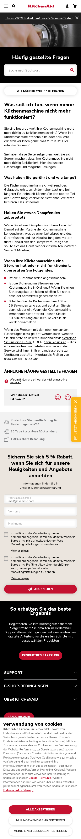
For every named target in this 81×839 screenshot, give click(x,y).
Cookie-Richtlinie (39, 778)
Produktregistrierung (40, 655)
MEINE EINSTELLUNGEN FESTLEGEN (40, 831)
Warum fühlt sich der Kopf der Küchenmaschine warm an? (38, 381)
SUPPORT (13, 672)
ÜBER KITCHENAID (21, 699)
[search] (14, 6)
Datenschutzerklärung (46, 488)
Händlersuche (19, 717)
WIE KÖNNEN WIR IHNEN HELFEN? (40, 91)
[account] (67, 6)
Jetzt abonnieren (75, 420)
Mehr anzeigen (20, 551)
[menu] (6, 6)
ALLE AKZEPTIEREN (40, 809)
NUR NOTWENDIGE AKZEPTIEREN (40, 820)
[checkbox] (6, 534)
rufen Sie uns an (55, 342)
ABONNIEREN (43, 589)
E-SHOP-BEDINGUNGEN (26, 686)
